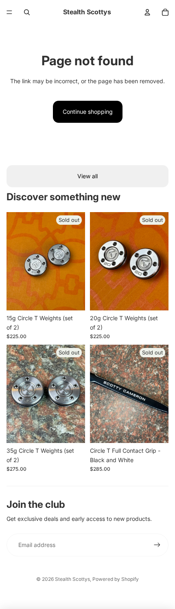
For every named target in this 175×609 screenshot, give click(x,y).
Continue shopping (88, 111)
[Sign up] (157, 545)
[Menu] (9, 12)
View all (87, 176)
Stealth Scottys (72, 579)
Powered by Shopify (115, 579)
